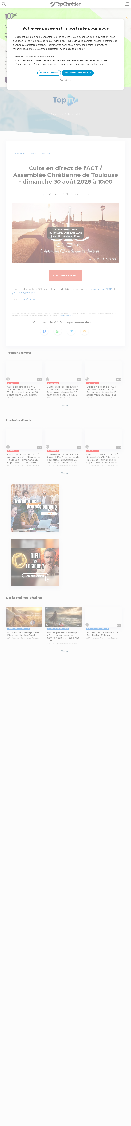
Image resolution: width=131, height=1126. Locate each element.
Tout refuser (65, 80)
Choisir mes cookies (49, 73)
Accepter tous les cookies (78, 73)
